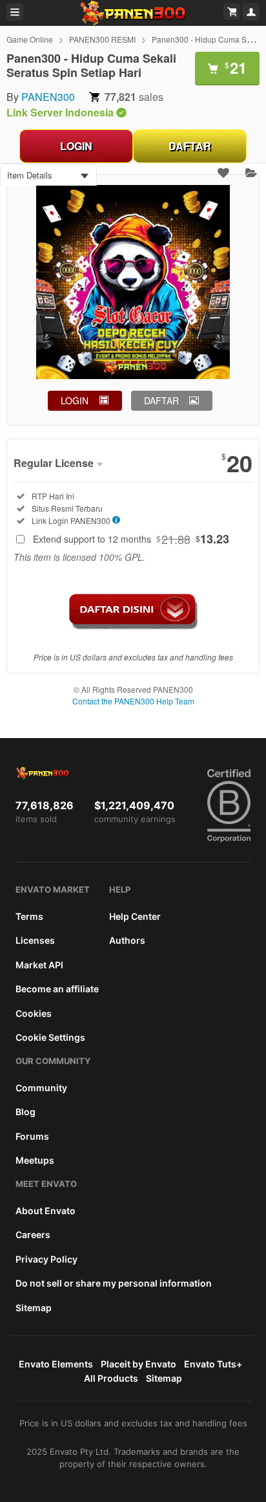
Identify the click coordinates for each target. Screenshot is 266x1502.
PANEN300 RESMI (102, 39)
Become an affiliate (57, 988)
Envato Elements (56, 1363)
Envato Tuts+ (213, 1363)
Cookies (33, 1013)
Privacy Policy (46, 1259)
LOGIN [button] (74, 400)
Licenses (35, 940)
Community (41, 1087)
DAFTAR (190, 145)
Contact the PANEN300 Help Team (133, 700)
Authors (127, 940)
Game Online (29, 39)
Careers (32, 1234)
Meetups (34, 1160)
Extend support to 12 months (131, 539)
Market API (39, 964)
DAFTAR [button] (161, 400)
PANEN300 (48, 96)
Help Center (135, 916)
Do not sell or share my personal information (113, 1283)
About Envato (45, 1210)
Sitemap (33, 1307)
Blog (25, 1111)
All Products (111, 1378)
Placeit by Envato (138, 1363)
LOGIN (76, 145)
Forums (32, 1136)
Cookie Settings (50, 1037)
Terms (29, 916)
